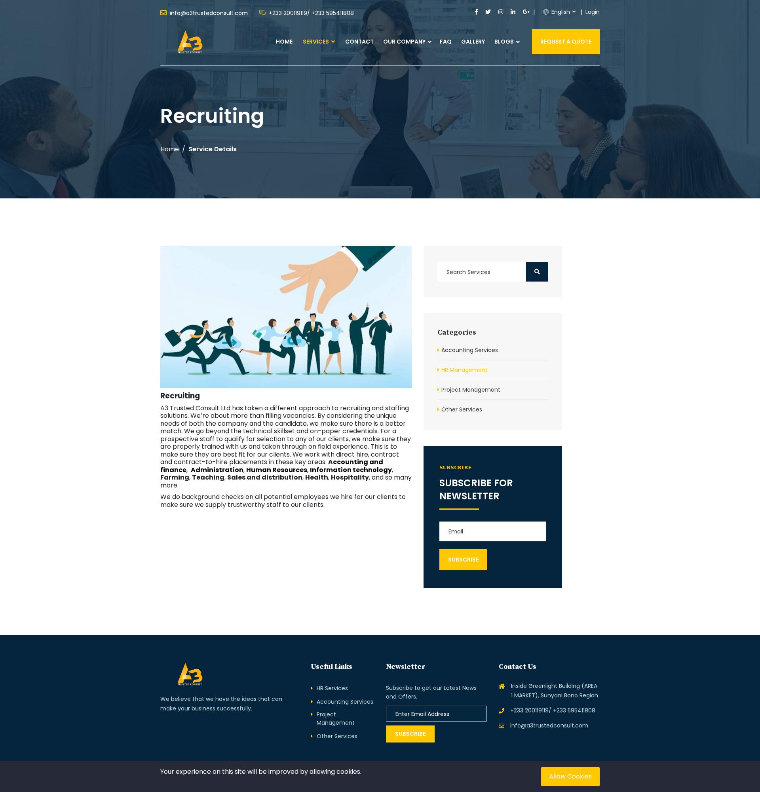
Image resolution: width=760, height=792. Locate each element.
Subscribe (410, 734)
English (560, 12)
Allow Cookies (570, 776)
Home (284, 42)
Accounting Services (469, 350)
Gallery (473, 42)
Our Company (404, 42)
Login (592, 12)
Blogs (504, 42)
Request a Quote (565, 42)
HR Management (464, 370)
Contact (359, 42)
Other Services (461, 409)
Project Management (470, 390)
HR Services (332, 688)
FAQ (446, 42)
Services (316, 42)
